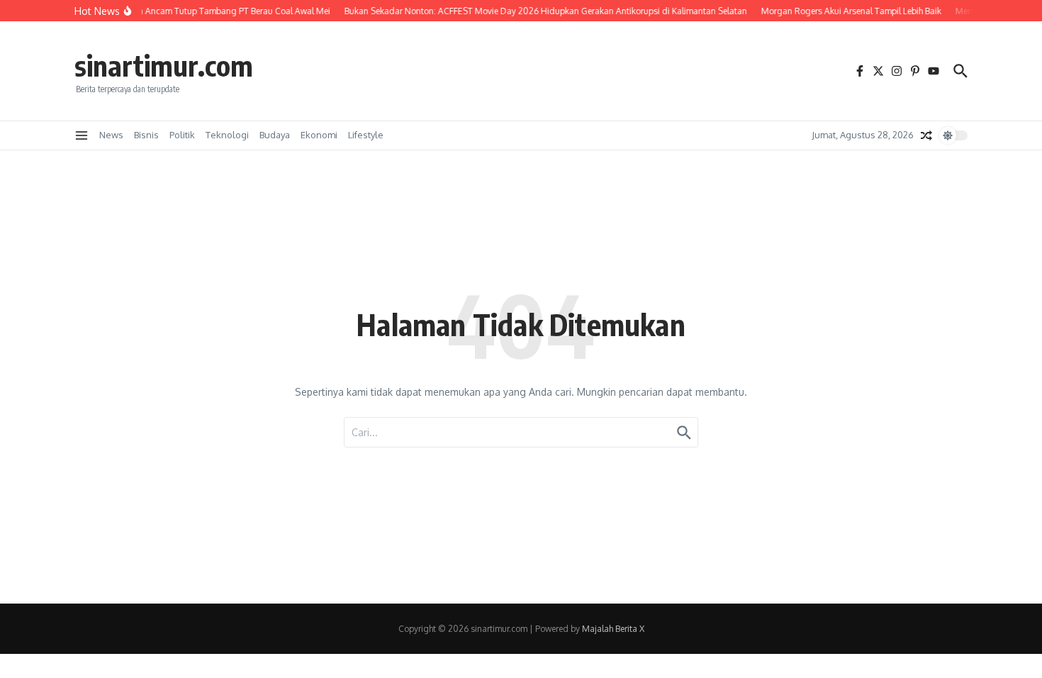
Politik (182, 134)
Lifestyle (365, 134)
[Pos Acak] (926, 135)
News (111, 134)
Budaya (274, 134)
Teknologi (227, 134)
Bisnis (146, 134)
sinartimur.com (163, 65)
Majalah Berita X (613, 628)
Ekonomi (319, 134)
